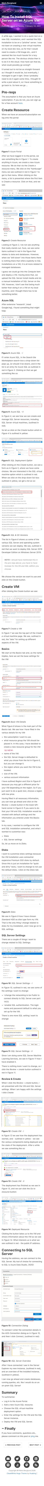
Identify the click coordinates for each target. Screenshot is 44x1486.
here (20, 103)
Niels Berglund (9, 3)
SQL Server (7, 11)
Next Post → (35, 1445)
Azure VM (25, 11)
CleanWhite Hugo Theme (17, 1473)
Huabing (33, 1473)
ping (33, 1436)
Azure (17, 11)
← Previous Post (13, 1445)
